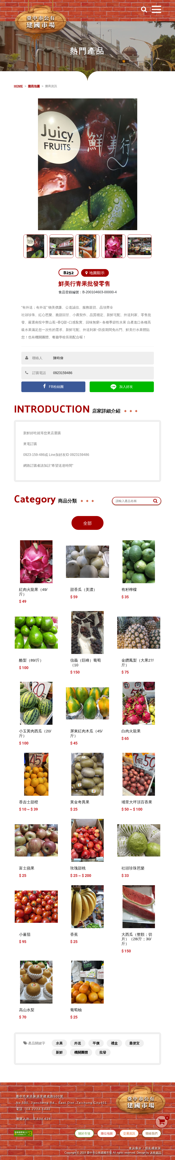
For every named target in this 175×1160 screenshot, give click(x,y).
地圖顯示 (97, 273)
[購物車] (161, 1121)
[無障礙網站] (23, 1133)
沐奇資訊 (155, 1152)
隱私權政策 (153, 1148)
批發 (102, 1052)
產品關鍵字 (36, 1043)
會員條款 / (136, 1148)
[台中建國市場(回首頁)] (40, 18)
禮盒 (114, 1043)
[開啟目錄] (156, 9)
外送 (77, 1043)
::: (4, 7)
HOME (18, 86)
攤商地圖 (34, 86)
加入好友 (125, 387)
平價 (96, 1043)
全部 (87, 523)
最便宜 (134, 1043)
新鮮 (59, 1052)
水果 (59, 1043)
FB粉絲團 (56, 387)
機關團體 (81, 1052)
